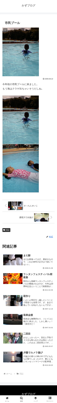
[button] (51, 372)
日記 (7, 230)
